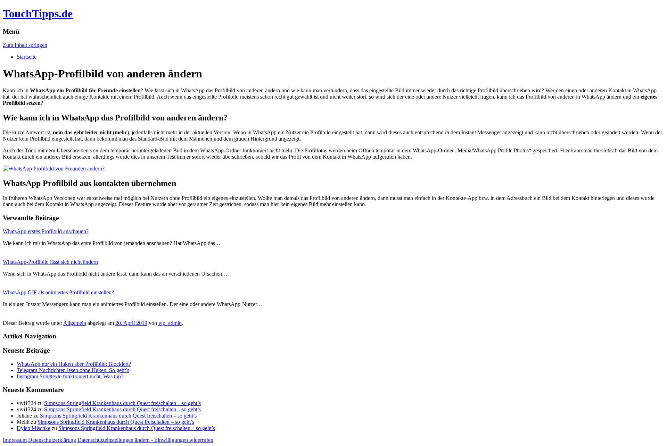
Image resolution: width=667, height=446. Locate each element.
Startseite (26, 57)
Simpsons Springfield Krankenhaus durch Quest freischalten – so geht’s (122, 403)
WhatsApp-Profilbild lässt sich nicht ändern (50, 262)
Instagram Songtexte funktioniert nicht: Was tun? (70, 376)
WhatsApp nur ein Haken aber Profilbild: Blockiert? (74, 364)
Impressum (15, 440)
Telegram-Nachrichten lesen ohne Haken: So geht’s (73, 370)
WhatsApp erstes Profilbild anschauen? (46, 231)
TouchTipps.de (38, 13)
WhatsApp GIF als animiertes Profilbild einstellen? (58, 292)
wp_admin (170, 323)
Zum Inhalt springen (25, 45)
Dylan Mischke (33, 428)
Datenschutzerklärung (52, 440)
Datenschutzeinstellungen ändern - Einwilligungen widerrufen (145, 440)
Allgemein (74, 323)
